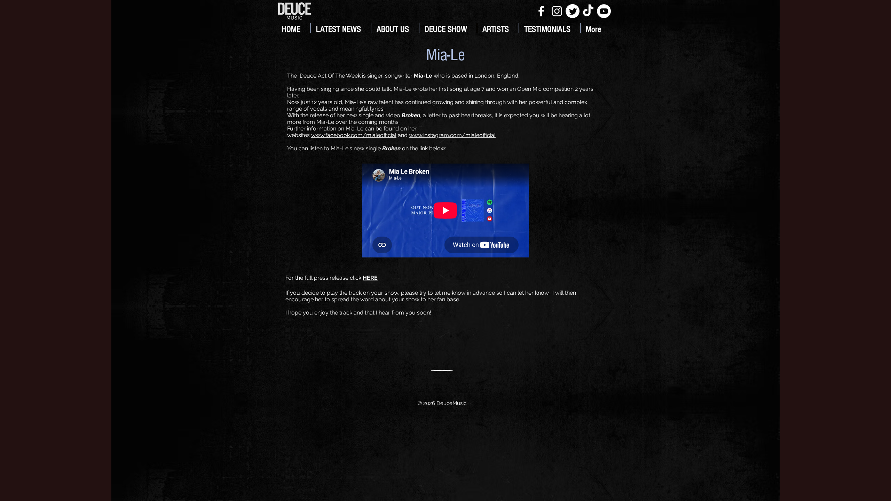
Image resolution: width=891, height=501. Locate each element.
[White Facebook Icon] (541, 11)
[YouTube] (604, 11)
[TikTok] (588, 11)
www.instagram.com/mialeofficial (452, 135)
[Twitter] (572, 11)
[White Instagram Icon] (557, 11)
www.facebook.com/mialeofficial (353, 135)
